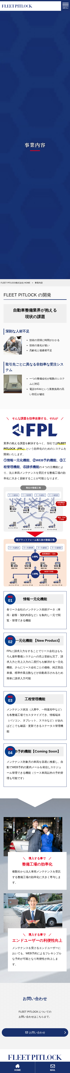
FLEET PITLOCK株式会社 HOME (15, 283)
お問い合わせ (36, 1032)
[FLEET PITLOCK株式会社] (17, 5)
